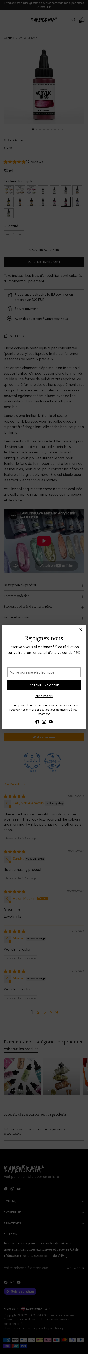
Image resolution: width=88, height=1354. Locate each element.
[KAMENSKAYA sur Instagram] (44, 722)
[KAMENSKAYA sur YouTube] (50, 722)
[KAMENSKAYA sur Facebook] (37, 722)
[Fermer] (81, 629)
